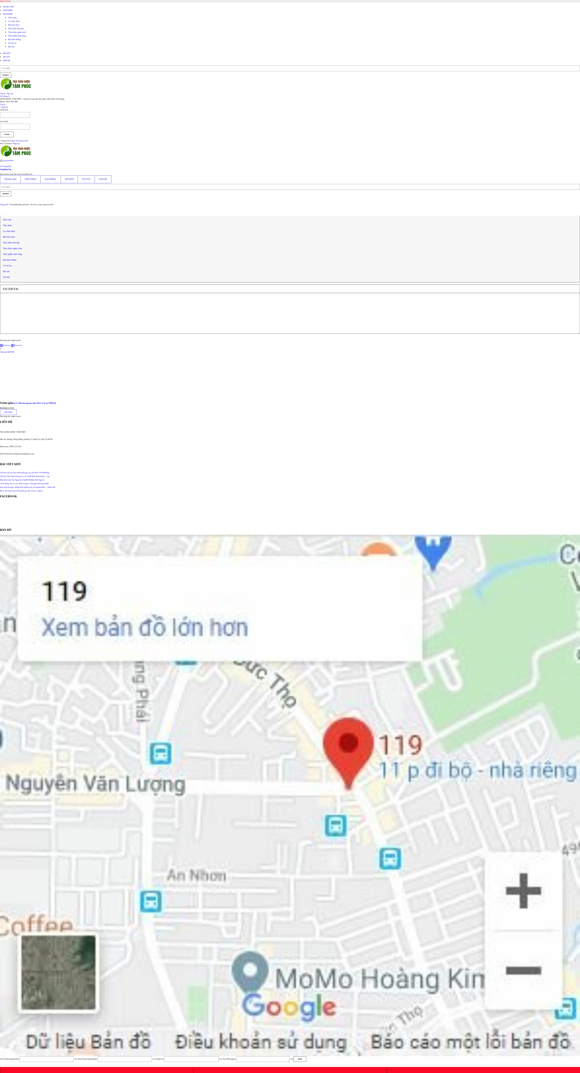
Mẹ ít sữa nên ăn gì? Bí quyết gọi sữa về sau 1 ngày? (21, 491)
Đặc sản (11, 46)
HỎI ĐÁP (6, 53)
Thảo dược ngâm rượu (17, 32)
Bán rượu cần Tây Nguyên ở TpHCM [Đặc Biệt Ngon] (22, 480)
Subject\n (160, 1059)
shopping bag (5, 169)
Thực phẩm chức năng (17, 36)
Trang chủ (4, 204)
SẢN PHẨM (8, 14)
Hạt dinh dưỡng (14, 39)
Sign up (16, 143)
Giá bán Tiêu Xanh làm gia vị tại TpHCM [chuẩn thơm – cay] (25, 476)
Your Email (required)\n (88, 1059)
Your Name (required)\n (10, 1059)
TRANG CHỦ (8, 7)
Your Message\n (229, 1059)
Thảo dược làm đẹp (16, 28)
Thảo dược (12, 17)
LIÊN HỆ (6, 60)
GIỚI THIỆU (8, 10)
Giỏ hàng (8, 412)
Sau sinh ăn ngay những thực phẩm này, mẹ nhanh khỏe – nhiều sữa (27, 487)
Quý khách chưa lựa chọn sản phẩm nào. (16, 174)
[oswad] (7, 161)
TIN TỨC (6, 57)
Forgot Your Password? (19, 141)
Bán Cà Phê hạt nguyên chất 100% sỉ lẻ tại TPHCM (34, 403)
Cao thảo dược (14, 21)
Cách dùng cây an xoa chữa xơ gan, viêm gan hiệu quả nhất (24, 483)
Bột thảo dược (14, 25)
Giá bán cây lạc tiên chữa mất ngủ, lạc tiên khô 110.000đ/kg (24, 472)
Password (4, 121)
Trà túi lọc (12, 43)
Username (4, 110)
